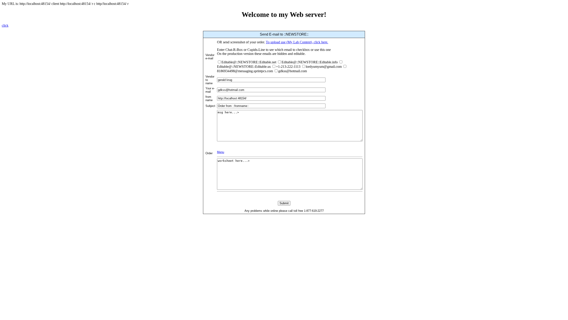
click (5, 25)
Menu (220, 152)
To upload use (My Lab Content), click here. (297, 42)
